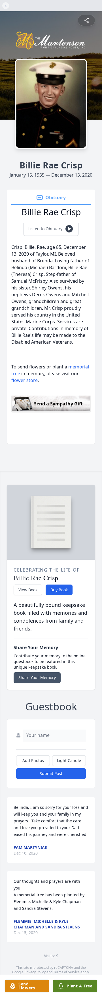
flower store (24, 380)
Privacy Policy (35, 972)
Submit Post (51, 773)
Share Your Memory (37, 677)
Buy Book (59, 589)
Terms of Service (66, 972)
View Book (27, 589)
